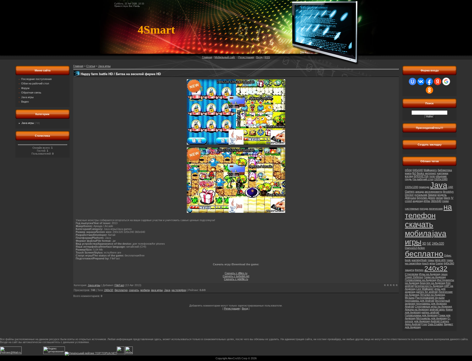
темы (431, 260)
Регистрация (246, 57)
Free (424, 324)
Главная (207, 57)
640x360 (449, 263)
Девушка (410, 197)
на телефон (179, 290)
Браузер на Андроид (432, 282)
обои (408, 170)
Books (420, 173)
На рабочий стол (423, 179)
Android (409, 306)
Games (409, 191)
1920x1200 (411, 187)
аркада (419, 191)
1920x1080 (440, 179)
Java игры (27, 122)
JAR (450, 187)
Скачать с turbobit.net (236, 276)
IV (452, 197)
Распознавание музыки (429, 297)
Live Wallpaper (425, 288)
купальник (420, 194)
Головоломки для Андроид (421, 315)
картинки (442, 173)
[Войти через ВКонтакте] (421, 81)
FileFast (119, 285)
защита (409, 269)
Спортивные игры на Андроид (433, 306)
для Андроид (422, 321)
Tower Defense (414, 277)
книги (408, 173)
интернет (430, 173)
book (408, 260)
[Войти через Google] (446, 81)
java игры (157, 290)
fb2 (414, 173)
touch (425, 263)
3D (424, 243)
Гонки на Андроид (435, 277)
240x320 (438, 243)
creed (408, 201)
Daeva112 (411, 247)
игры (427, 201)
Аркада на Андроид (417, 309)
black (447, 197)
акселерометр (433, 191)
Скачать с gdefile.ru (236, 279)
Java (167, 290)
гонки (445, 201)
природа (424, 187)
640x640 (418, 170)
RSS (267, 57)
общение (441, 176)
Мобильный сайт (224, 57)
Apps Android (413, 324)
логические (436, 208)
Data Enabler (435, 324)
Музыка (409, 297)
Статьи (90, 66)
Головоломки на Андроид (420, 280)
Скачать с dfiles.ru (236, 273)
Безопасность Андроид (428, 285)
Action (421, 247)
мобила (145, 290)
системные (412, 208)
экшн (444, 274)
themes (419, 269)
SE (429, 243)
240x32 (108, 290)
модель (442, 194)
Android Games (439, 321)
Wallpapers (430, 170)
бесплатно (121, 290)
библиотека (445, 170)
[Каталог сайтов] (120, 353)
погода (424, 208)
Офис (447, 255)
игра (432, 263)
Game (439, 263)
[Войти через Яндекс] (437, 81)
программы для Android (419, 300)
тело (432, 176)
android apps (437, 309)
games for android (427, 291)
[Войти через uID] (412, 81)
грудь (408, 179)
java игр (440, 260)
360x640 (436, 201)
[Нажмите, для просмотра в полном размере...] (236, 143)
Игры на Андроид (429, 274)
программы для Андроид (431, 303)
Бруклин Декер (426, 197)
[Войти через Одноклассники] (429, 90)
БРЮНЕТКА (421, 176)
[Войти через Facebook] (429, 81)
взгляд (409, 176)
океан (439, 197)
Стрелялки (411, 274)
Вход (259, 57)
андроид (418, 201)
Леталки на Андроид (432, 294)
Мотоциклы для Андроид (431, 318)
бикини (432, 194)
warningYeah (419, 260)
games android (430, 312)
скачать (134, 290)
